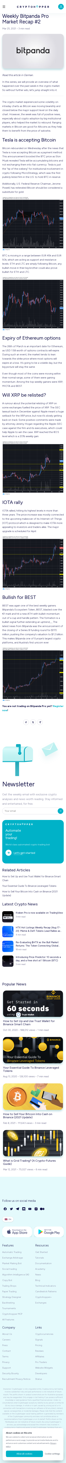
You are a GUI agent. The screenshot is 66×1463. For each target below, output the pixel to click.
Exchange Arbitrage (12, 1257)
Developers (41, 1373)
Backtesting (8, 1302)
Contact (6, 1351)
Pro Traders (41, 1362)
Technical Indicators (45, 1286)
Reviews (39, 1351)
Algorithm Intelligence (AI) (15, 1274)
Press (5, 1345)
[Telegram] (18, 1209)
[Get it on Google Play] (49, 1232)
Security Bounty (10, 1373)
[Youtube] (30, 1209)
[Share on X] (33, 722)
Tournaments (9, 1308)
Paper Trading (9, 1291)
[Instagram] (36, 1209)
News (38, 1274)
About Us (7, 1334)
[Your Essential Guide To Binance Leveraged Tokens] (33, 1050)
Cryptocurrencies (44, 1334)
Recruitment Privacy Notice (16, 1379)
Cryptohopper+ (43, 1297)
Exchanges (40, 1302)
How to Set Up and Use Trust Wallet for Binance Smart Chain (31, 878)
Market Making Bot (12, 1263)
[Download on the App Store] (17, 1232)
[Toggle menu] (4, 6)
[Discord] (24, 1209)
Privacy (5, 1362)
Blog (37, 1280)
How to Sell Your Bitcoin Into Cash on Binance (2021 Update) (30, 893)
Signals (39, 1339)
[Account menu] (61, 6)
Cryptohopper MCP (12, 1314)
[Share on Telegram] (40, 722)
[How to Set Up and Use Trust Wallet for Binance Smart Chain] (33, 1004)
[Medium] (42, 1209)
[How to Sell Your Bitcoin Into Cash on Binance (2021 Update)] (33, 1096)
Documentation (43, 1263)
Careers (6, 1339)
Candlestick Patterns (46, 1291)
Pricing (38, 1345)
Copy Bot (7, 1280)
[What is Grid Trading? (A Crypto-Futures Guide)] (33, 1143)
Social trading (9, 1269)
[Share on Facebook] (26, 722)
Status (38, 1379)
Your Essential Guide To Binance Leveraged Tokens (29, 886)
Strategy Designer (11, 1297)
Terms (5, 1356)
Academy (40, 1269)
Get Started (41, 1252)
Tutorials (39, 1257)
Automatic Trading (11, 1252)
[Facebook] (5, 1209)
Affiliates (39, 1356)
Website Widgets (44, 1367)
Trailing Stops (9, 1286)
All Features (8, 1319)
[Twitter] (11, 1209)
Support (6, 1367)
